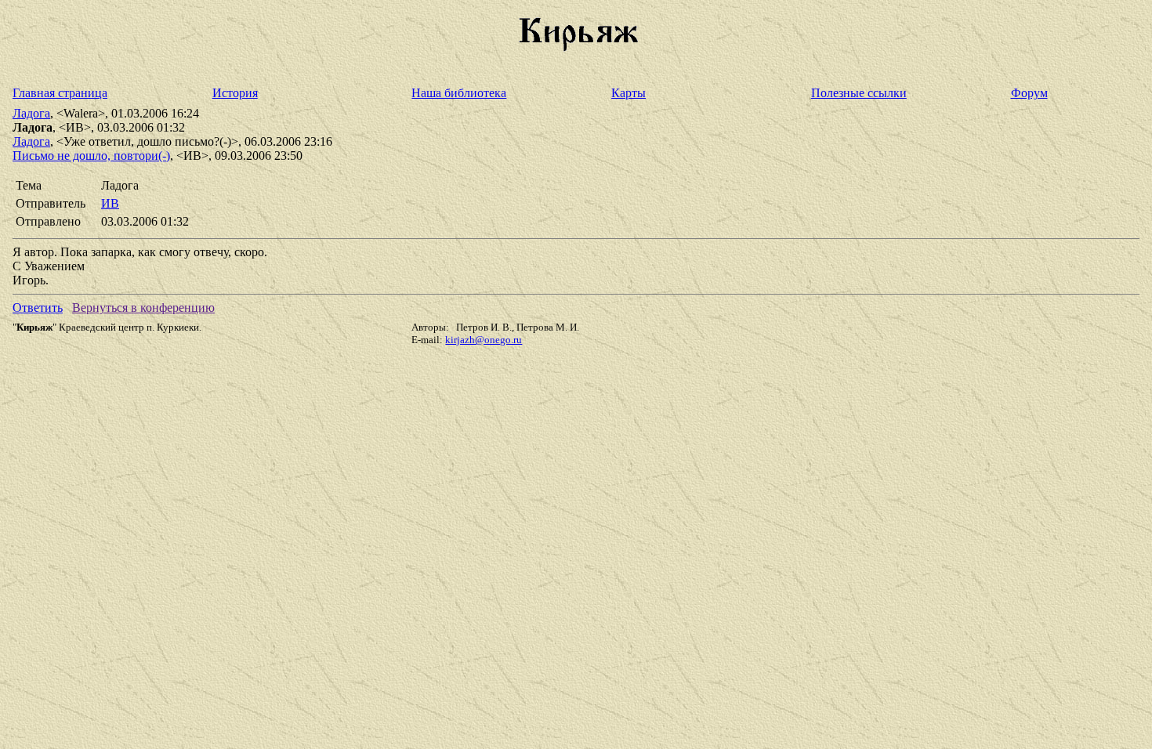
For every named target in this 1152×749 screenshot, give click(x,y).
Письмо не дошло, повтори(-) (91, 155)
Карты (628, 93)
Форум (1029, 93)
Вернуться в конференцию (143, 307)
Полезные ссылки (859, 93)
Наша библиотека (458, 93)
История (235, 93)
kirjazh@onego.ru (483, 340)
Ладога (31, 113)
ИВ (110, 203)
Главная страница (60, 93)
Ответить (38, 307)
